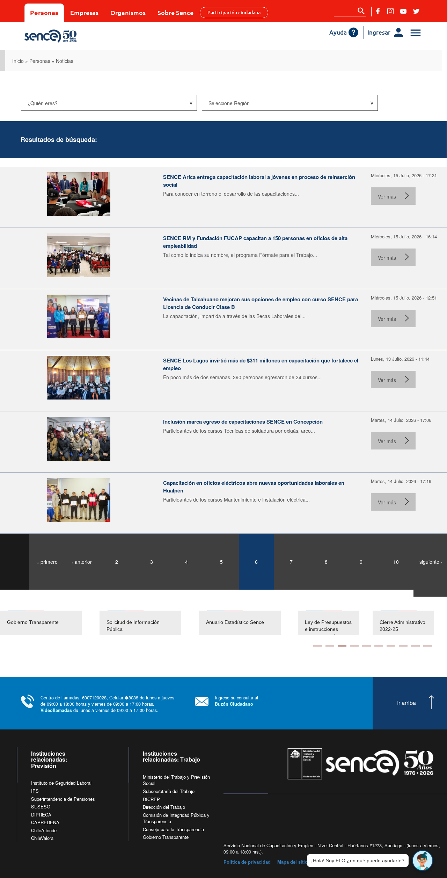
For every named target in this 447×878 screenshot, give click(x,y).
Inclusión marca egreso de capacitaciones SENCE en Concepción (243, 421)
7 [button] (391, 646)
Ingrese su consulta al (236, 700)
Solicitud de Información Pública (133, 625)
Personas (44, 12)
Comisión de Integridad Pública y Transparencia (176, 818)
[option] (50, 623)
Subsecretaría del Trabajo (169, 791)
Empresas (84, 12)
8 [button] (403, 646)
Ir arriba (406, 703)
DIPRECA (41, 814)
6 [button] (378, 646)
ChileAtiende (44, 830)
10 (396, 561)
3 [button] (342, 646)
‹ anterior (82, 561)
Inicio (18, 60)
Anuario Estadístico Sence (235, 622)
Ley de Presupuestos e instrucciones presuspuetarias (311, 629)
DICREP (151, 799)
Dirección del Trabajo (164, 807)
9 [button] (415, 646)
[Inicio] (74, 36)
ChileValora (42, 838)
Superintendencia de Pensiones (63, 799)
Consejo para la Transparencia (173, 829)
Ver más (387, 196)
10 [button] (427, 646)
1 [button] (317, 646)
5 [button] (366, 646)
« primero (47, 561)
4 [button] (354, 646)
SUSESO (40, 806)
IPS (35, 790)
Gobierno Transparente (33, 622)
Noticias (64, 60)
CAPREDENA (45, 822)
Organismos (128, 12)
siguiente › (430, 561)
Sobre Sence (175, 12)
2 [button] (329, 646)
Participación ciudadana (234, 12)
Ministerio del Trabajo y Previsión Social (176, 780)
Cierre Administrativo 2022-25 (386, 625)
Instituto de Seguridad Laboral (61, 782)
